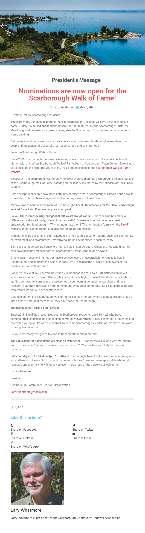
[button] (41, 427)
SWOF (125, 224)
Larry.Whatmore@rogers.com (29, 392)
